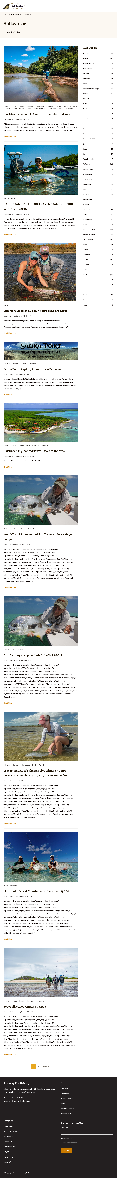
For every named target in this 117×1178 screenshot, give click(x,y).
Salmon (85, 250)
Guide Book (8, 1126)
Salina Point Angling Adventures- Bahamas (32, 369)
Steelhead (86, 275)
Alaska (85, 53)
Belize (6, 106)
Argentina (86, 58)
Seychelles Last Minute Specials (25, 1006)
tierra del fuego (88, 290)
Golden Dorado (67, 1098)
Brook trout (87, 109)
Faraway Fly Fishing (24, 1173)
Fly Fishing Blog (9, 1146)
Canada (85, 119)
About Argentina (10, 1131)
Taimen (85, 280)
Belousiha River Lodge (91, 89)
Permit (29, 108)
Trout (85, 295)
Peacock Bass (19, 108)
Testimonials (8, 1136)
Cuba (5, 649)
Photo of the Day (89, 229)
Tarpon (61, 108)
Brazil (22, 106)
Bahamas (7, 364)
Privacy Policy (9, 1157)
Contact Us (8, 1141)
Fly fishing (86, 164)
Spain (85, 270)
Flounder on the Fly (90, 159)
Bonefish (14, 106)
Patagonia (86, 209)
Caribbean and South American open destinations (37, 114)
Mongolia (86, 194)
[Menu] (114, 6)
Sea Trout (64, 1088)
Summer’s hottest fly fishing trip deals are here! (35, 310)
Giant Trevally (88, 169)
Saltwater (52, 108)
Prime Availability (40, 108)
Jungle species (66, 1113)
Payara (8, 108)
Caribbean (30, 106)
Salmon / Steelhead (68, 1108)
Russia (85, 245)
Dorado (66, 106)
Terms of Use (9, 1162)
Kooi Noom (87, 184)
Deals (24, 364)
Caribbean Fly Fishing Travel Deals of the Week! (35, 451)
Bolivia (85, 94)
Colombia (40, 106)
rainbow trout (88, 240)
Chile (84, 129)
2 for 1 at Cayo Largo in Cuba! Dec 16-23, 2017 (33, 655)
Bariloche (86, 79)
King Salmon (87, 174)
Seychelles (40, 1001)
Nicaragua (86, 204)
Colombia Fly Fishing (53, 106)
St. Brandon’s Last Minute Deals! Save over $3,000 (36, 891)
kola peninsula (88, 179)
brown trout (87, 114)
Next (44, 1066)
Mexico (6, 198)
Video (85, 305)
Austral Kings (87, 68)
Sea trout (86, 260)
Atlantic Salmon (88, 63)
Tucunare (69, 108)
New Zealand (87, 199)
